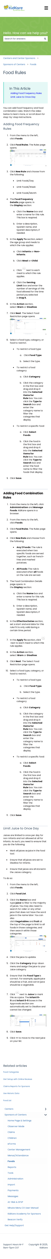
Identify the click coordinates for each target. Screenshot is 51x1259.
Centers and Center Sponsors (19, 58)
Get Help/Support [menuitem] (14, 1225)
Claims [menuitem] (11, 1132)
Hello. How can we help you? (25, 33)
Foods (33, 64)
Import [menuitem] (11, 1184)
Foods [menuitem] (11, 1161)
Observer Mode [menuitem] (16, 1126)
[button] (45, 1109)
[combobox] (23, 38)
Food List (7, 1100)
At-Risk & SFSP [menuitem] (15, 1202)
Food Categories (11, 1072)
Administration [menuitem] (15, 1178)
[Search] (45, 38)
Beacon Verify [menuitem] (15, 1219)
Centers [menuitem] (9, 1108)
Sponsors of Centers (14, 64)
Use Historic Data (11, 1093)
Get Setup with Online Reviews (17, 1079)
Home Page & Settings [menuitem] (19, 1120)
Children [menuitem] (12, 1138)
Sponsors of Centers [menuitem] (16, 1114)
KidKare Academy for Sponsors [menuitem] (24, 1213)
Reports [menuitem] (12, 1167)
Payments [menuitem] (13, 1190)
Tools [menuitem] (10, 1173)
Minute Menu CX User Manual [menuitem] (23, 1207)
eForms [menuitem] (12, 1143)
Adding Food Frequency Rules (26, 93)
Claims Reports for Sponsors (16, 1086)
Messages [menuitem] (13, 1196)
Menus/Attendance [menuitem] (18, 1155)
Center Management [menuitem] (19, 1149)
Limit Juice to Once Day (22, 97)
